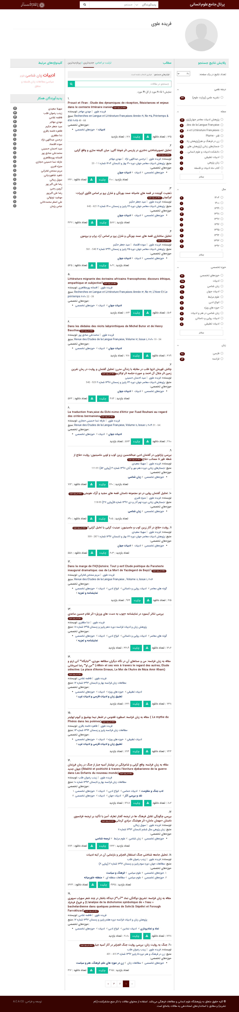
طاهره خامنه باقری (87, 726)
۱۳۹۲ (200, 246)
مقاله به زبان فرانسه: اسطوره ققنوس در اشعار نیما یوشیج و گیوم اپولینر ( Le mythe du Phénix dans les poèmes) (118, 719)
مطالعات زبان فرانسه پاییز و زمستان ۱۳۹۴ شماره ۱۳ (100, 730)
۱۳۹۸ (200, 214)
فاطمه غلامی (84, 678)
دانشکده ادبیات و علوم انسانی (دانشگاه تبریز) (200, 152)
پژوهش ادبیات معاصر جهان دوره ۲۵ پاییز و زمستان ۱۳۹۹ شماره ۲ (131, 249)
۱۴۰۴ (200, 197)
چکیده (137, 137)
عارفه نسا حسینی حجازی (91, 421)
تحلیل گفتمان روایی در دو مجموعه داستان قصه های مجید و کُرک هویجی (119, 493)
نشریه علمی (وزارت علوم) (200, 97)
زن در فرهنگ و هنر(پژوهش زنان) (200, 141)
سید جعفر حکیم (137, 202)
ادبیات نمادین (129, 929)
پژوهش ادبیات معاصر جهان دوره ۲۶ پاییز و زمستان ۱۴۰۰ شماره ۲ (131, 206)
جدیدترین (88, 63)
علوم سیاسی (134, 873)
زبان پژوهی (200, 163)
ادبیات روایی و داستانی (134, 588)
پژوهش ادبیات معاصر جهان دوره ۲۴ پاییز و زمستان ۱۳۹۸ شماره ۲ (131, 382)
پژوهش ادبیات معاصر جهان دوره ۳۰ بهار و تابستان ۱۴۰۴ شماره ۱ (131, 163)
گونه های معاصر (158, 588)
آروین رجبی (56, 188)
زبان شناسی (135, 839)
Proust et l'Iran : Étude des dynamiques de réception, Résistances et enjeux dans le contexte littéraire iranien (118, 105)
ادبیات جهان (114, 796)
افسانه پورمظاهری (87, 287)
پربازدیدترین (74, 63)
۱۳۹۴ (200, 235)
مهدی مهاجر (84, 111)
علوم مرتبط (119, 839)
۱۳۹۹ (200, 208)
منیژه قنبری (140, 498)
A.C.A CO (18, 1002)
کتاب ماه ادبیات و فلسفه (200, 168)
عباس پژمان (56, 206)
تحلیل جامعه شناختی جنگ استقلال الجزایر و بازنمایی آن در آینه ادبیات (127, 855)
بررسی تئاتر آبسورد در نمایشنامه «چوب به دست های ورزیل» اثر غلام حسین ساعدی (116, 616)
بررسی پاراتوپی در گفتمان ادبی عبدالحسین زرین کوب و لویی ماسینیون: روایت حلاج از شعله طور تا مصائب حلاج (122, 457)
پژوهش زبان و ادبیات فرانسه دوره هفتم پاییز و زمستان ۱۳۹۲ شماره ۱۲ (110, 920)
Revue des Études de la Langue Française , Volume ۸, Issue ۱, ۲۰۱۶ (113, 579)
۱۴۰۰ (200, 203)
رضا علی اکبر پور (54, 184)
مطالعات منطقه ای (115, 878)
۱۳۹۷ (200, 219)
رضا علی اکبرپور (54, 193)
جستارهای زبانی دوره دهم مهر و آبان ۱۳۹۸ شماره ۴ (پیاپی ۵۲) (132, 468)
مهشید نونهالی (54, 197)
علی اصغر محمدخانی (51, 202)
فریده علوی (100, 111)
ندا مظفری (84, 622)
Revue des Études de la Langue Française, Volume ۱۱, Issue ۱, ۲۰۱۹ (113, 425)
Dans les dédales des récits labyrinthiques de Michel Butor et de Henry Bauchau (115, 328)
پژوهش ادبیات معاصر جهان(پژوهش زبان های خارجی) (200, 119)
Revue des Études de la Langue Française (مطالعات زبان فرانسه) (200, 125)
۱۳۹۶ (200, 224)
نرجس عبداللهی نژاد (135, 159)
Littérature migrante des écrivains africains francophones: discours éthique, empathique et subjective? (119, 281)
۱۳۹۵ (200, 230)
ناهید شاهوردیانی (53, 175)
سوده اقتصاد (139, 245)
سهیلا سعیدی (139, 464)
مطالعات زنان (134, 963)
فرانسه (200, 359)
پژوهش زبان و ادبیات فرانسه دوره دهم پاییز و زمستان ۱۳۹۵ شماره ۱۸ (110, 627)
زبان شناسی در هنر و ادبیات (200, 313)
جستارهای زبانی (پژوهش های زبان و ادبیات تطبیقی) (200, 146)
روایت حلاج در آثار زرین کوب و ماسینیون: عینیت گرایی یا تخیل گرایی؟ (121, 527)
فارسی (200, 353)
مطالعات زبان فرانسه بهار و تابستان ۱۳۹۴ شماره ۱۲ (100, 683)
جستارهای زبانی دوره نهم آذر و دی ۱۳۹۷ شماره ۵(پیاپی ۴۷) (133, 502)
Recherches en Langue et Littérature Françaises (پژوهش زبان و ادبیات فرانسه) (200, 130)
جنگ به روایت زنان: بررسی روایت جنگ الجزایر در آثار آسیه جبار (124, 945)
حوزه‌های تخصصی (85, 130)
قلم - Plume (200, 136)
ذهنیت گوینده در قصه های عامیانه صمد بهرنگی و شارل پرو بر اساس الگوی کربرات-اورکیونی (123, 195)
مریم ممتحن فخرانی (89, 575)
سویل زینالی (139, 825)
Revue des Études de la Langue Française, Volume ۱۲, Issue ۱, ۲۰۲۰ (113, 339)
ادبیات (137, 172)
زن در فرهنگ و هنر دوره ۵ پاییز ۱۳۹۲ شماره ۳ (141, 954)
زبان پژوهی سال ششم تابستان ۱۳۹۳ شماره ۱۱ (141, 829)
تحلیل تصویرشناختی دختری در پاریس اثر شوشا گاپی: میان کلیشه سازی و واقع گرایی (122, 152)
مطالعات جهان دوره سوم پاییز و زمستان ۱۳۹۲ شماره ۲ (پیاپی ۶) (132, 864)
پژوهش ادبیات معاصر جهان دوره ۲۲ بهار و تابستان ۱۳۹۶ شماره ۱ (131, 536)
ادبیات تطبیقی (134, 692)
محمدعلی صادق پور (88, 335)
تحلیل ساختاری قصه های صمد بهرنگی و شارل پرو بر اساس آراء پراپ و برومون (125, 238)
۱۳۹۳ (200, 241)
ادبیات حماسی (129, 791)
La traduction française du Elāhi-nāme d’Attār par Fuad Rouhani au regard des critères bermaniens (117, 414)
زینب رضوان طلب (87, 778)
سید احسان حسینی (135, 378)
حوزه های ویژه (115, 692)
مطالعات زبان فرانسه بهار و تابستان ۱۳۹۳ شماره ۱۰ (100, 782)
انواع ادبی (113, 588)
